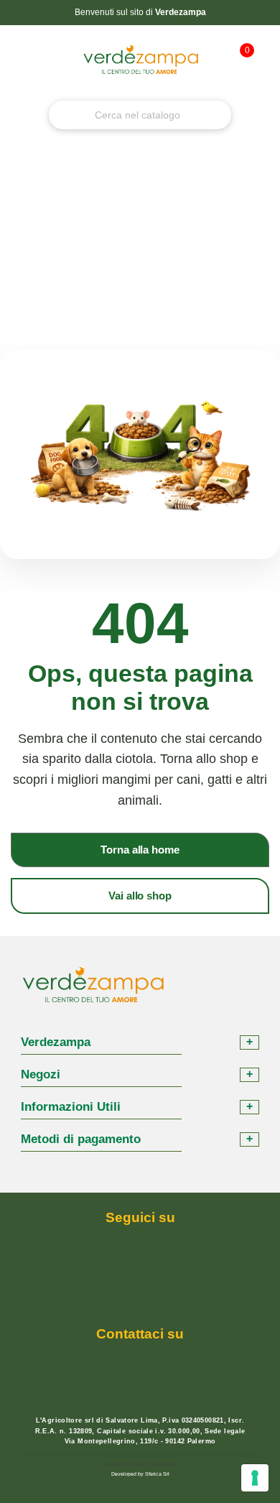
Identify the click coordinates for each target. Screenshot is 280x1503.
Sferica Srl (157, 1473)
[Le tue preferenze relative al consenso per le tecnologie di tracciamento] (255, 1478)
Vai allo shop (140, 895)
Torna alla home (140, 849)
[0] (239, 66)
